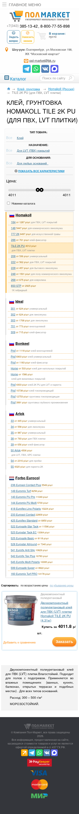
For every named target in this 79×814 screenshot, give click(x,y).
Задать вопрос (13, 39)
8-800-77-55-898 (55, 26)
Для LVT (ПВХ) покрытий (33, 150)
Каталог (18, 78)
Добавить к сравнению (19, 642)
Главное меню (25, 4)
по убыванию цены (62, 585)
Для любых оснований (32, 163)
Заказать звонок (28, 39)
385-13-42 (22, 26)
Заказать (64, 641)
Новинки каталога (23, 203)
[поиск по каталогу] (70, 78)
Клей (20, 138)
